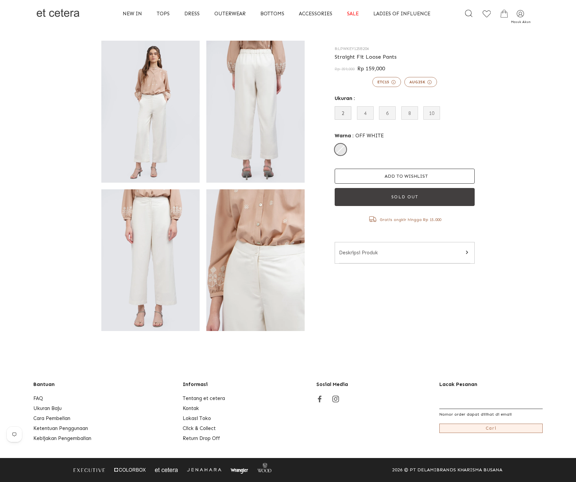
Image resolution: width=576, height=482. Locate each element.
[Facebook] (319, 398)
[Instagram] (335, 398)
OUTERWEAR (230, 14)
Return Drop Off (201, 438)
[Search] (468, 13)
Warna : (359, 136)
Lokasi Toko (197, 418)
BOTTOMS (272, 14)
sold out (404, 196)
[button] (404, 176)
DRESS (192, 14)
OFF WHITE (340, 149)
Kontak (191, 408)
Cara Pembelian (51, 418)
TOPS (163, 14)
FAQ (38, 398)
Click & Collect (199, 428)
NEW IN (132, 14)
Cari (491, 428)
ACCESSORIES (315, 14)
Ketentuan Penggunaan (60, 428)
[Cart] (504, 13)
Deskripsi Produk (358, 253)
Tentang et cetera (204, 398)
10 (431, 113)
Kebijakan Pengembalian (62, 438)
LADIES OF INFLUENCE (401, 14)
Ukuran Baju (47, 408)
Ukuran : (345, 98)
